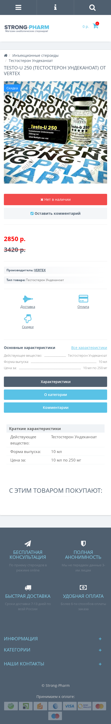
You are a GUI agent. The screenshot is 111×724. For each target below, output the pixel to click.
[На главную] (5, 55)
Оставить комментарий (58, 213)
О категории (55, 394)
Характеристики (55, 381)
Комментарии (55, 407)
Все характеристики (89, 347)
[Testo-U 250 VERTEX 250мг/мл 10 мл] (55, 132)
